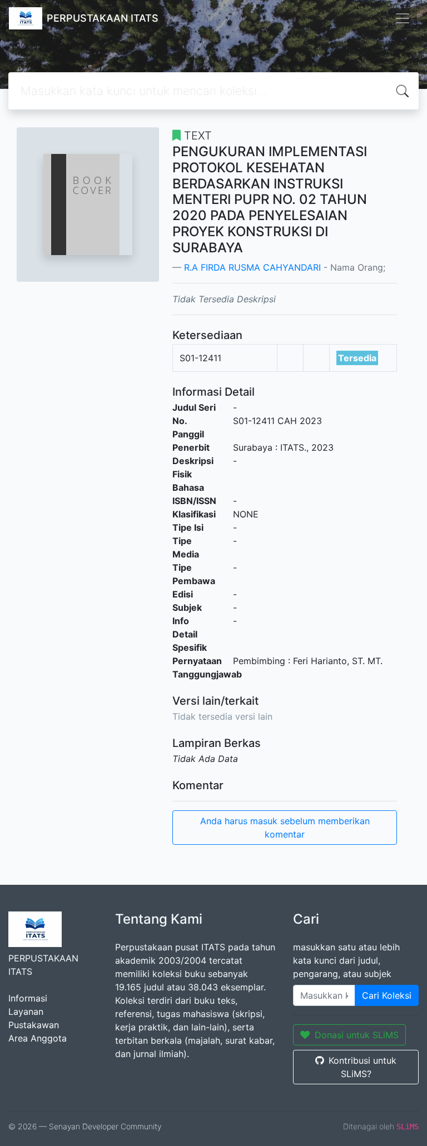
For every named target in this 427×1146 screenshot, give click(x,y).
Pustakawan (33, 1024)
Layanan (25, 1011)
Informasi (27, 998)
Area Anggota (37, 1038)
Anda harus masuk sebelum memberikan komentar (285, 827)
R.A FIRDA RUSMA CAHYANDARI (252, 267)
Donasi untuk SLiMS (357, 1034)
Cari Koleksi (386, 995)
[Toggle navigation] (402, 18)
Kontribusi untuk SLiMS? (362, 1067)
